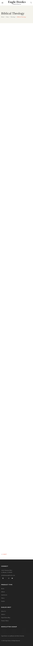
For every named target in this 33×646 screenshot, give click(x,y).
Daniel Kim (26, 330)
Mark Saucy (9, 419)
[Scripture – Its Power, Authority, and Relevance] (25, 452)
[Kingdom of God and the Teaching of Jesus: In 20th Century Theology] (8, 398)
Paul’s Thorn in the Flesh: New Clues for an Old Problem (25, 434)
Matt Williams (9, 239)
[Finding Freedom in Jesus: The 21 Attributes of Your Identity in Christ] (8, 199)
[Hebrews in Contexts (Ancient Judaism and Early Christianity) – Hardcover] (25, 309)
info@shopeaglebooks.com (8, 575)
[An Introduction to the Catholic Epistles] (25, 37)
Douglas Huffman (9, 328)
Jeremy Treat (25, 109)
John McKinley (25, 548)
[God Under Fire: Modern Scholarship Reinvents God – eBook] (8, 309)
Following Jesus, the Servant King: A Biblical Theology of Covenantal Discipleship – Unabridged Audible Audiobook (25, 271)
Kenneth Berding (25, 438)
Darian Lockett (25, 72)
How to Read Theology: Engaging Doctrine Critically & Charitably (8, 377)
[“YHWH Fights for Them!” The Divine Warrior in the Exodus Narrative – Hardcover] (8, 37)
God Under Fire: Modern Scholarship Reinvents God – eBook (8, 323)
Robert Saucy (25, 490)
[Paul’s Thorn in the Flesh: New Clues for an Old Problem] (25, 398)
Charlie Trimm (9, 76)
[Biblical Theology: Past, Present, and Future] (8, 91)
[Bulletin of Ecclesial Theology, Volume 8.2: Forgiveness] (25, 91)
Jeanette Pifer (9, 471)
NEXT (5, 554)
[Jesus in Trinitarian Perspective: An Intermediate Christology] (25, 344)
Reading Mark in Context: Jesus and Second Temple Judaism (8, 466)
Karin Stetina (9, 544)
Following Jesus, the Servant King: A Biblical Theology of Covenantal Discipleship (8, 289)
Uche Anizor (9, 382)
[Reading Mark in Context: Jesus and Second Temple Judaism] (8, 452)
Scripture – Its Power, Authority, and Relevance (24, 486)
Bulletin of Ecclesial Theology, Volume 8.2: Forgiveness (24, 105)
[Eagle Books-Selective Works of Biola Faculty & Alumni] (17, 3)
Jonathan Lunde (9, 161)
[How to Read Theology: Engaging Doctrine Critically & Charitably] (8, 344)
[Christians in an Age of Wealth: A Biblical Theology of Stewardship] (8, 141)
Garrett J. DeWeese (25, 384)
